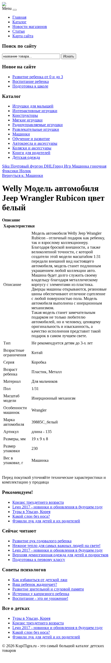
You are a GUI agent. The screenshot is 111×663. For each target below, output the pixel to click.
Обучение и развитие (31, 138)
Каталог (19, 22)
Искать (68, 56)
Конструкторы (25, 115)
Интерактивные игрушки (34, 111)
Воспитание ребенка (30, 81)
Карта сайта (22, 36)
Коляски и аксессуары (31, 148)
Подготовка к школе (30, 86)
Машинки (21, 134)
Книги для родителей (31, 152)
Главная (19, 17)
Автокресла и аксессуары (34, 143)
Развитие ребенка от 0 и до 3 (37, 77)
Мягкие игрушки (27, 120)
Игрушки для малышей (32, 106)
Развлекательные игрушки (35, 129)
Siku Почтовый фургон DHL (27, 166)
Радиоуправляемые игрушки (37, 124)
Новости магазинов (29, 26)
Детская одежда (26, 157)
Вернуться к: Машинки (22, 175)
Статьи (18, 31)
